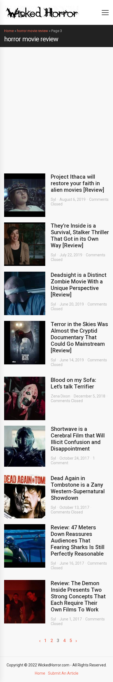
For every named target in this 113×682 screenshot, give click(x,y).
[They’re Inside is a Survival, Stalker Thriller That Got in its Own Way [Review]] (24, 244)
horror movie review (32, 31)
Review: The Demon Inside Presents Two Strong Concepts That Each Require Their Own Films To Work (78, 596)
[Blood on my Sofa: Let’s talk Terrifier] (24, 398)
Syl (53, 199)
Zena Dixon (60, 396)
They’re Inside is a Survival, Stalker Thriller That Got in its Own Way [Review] (80, 235)
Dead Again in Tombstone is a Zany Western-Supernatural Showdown (78, 488)
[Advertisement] (56, 106)
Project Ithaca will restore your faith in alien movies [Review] (77, 183)
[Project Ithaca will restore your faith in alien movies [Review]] (24, 195)
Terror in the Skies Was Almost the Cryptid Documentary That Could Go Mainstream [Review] (79, 337)
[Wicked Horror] (42, 12)
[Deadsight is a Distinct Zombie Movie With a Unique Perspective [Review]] (24, 293)
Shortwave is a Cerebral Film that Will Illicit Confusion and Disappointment (78, 439)
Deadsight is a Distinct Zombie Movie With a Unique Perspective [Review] (78, 285)
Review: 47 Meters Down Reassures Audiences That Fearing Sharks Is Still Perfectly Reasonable (77, 540)
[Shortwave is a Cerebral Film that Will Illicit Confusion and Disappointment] (24, 446)
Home (9, 31)
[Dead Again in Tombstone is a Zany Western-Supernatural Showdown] (24, 496)
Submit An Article (63, 673)
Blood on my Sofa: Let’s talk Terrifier (73, 383)
